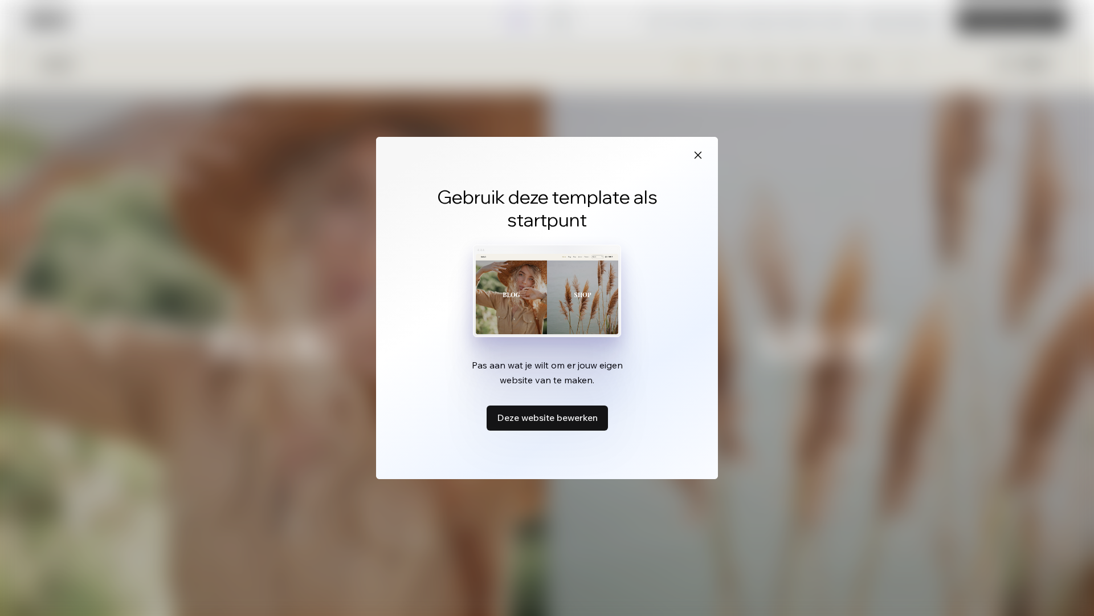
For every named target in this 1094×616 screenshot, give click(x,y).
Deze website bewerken (547, 417)
